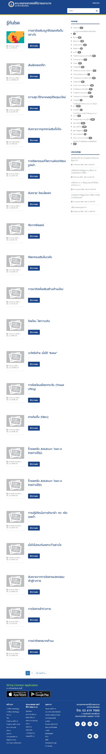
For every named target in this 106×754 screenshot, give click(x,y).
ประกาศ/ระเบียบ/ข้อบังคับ (53, 712)
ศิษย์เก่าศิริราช (30, 717)
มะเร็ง (76, 52)
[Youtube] (96, 724)
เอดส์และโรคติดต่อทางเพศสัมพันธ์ (84, 143)
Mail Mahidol (49, 733)
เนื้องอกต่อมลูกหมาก (79, 207)
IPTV (46, 736)
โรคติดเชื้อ (78, 67)
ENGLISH (96, 3)
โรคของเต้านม (79, 60)
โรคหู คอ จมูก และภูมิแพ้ (83, 119)
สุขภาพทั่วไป (79, 127)
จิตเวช (77, 37)
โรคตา (77, 63)
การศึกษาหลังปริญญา (12, 712)
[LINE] (77, 724)
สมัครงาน (29, 727)
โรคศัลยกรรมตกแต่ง (81, 93)
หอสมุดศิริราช (30, 736)
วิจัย (7, 718)
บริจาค (8, 730)
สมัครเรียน (29, 730)
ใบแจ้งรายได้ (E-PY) (51, 724)
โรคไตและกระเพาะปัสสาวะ (84, 71)
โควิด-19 (77, 28)
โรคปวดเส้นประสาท (81, 74)
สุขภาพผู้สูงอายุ (79, 130)
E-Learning (48, 746)
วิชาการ (8, 715)
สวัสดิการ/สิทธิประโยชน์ (52, 715)
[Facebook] (83, 724)
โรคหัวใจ (77, 110)
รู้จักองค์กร (29, 711)
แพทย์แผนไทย (79, 45)
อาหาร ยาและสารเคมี (82, 138)
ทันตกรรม (78, 41)
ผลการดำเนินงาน (31, 714)
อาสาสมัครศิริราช (11, 736)
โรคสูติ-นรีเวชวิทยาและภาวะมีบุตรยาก (85, 105)
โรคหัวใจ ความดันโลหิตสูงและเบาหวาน (85, 114)
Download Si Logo (50, 743)
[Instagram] (90, 724)
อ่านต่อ (35, 46)
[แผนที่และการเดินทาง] (96, 736)
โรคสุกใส (77, 100)
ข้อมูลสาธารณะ (11, 740)
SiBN (46, 740)
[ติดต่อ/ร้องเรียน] (90, 736)
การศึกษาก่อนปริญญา (12, 708)
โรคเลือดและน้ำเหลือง (82, 89)
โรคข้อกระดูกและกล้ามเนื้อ (84, 56)
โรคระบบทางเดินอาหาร (83, 85)
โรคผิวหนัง (78, 82)
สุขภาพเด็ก (78, 123)
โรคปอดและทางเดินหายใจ (84, 78)
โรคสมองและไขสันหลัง (82, 96)
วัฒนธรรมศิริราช (50, 708)
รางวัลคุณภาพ (30, 733)
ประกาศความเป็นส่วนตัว (13, 743)
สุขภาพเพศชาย (79, 134)
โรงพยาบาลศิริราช (12, 721)
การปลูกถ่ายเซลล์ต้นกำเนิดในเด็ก (84, 33)
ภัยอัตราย (77, 48)
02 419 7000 (91, 710)
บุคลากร (9, 733)
